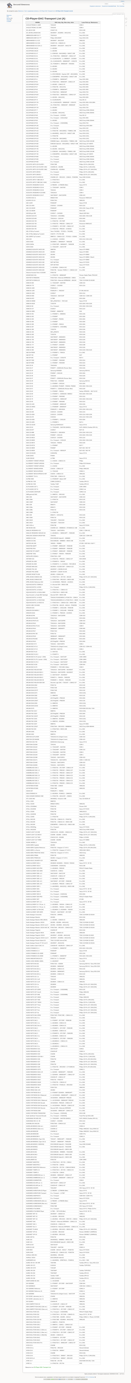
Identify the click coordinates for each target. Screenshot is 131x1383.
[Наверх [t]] (126, 25)
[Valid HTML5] (69, 1379)
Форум (8, 19)
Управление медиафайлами (109, 6)
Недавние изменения (95, 6)
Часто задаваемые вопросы (31, 11)
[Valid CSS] (76, 1379)
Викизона (20, 11)
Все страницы (120, 6)
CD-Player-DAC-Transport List (47, 11)
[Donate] (54, 1379)
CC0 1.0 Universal (89, 1377)
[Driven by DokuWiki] (84, 1379)
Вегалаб (9, 18)
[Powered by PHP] (61, 1379)
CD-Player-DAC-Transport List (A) (64, 11)
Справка (9, 21)
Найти (123, 3)
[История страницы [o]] (126, 19)
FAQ (8, 16)
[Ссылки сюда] (126, 22)
